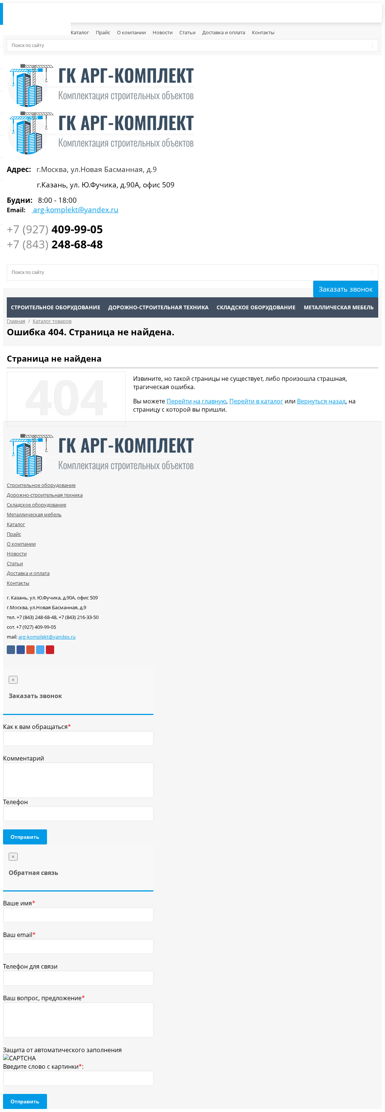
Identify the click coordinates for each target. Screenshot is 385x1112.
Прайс (103, 32)
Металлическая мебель (339, 307)
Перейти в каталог (256, 401)
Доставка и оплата (223, 32)
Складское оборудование (256, 307)
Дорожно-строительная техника (158, 307)
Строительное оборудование (55, 307)
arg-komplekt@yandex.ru (47, 636)
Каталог (80, 32)
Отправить (25, 837)
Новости (163, 32)
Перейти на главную (196, 401)
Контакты (263, 32)
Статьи (187, 32)
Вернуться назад (321, 401)
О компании (131, 32)
